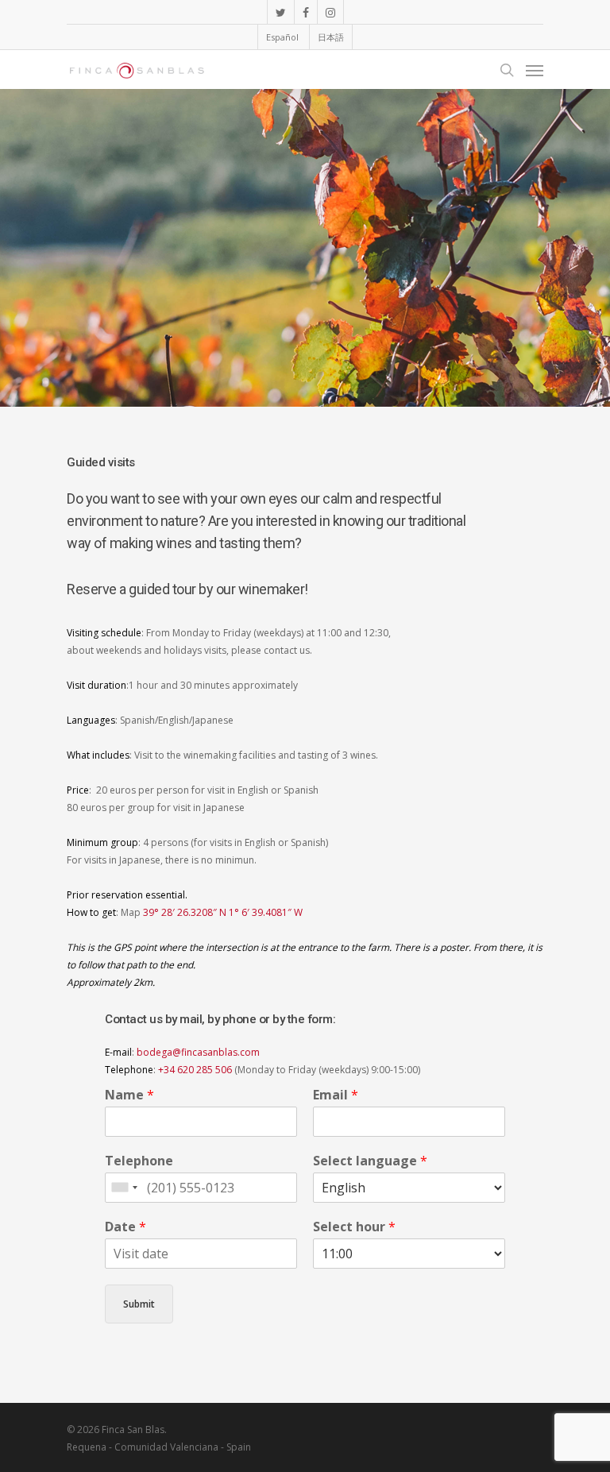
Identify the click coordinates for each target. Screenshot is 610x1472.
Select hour (354, 1227)
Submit (139, 1304)
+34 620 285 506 (195, 1069)
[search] (506, 69)
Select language (370, 1161)
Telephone (139, 1161)
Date (125, 1227)
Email (335, 1095)
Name (129, 1095)
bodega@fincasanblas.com (198, 1052)
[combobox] (124, 1187)
